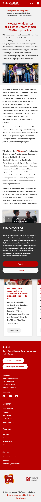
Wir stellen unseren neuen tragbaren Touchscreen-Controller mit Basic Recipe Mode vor (17, 293)
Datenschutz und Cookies (16, 495)
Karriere (6, 438)
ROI (4, 444)
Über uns (15, 11)
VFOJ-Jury (20, 151)
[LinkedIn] (16, 396)
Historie (6, 434)
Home (9, 11)
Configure (20, 270)
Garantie (6, 460)
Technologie (7, 419)
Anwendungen (8, 422)
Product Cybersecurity (11, 464)
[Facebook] (4, 396)
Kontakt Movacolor (10, 457)
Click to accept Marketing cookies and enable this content (20, 220)
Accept (20, 264)
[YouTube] (10, 396)
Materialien (7, 415)
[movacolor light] (10, 3)
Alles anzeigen (8, 409)
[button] (31, 3)
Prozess (6, 412)
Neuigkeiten (24, 11)
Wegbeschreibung (9, 387)
